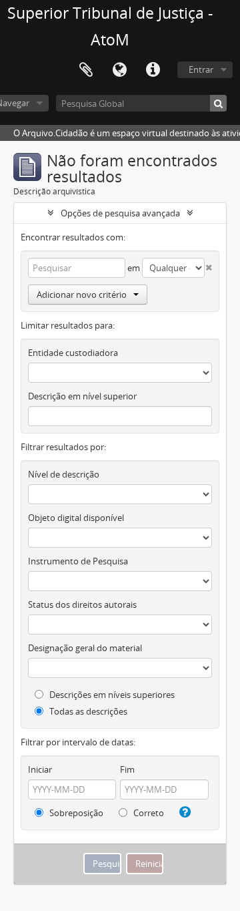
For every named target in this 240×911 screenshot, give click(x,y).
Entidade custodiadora (73, 353)
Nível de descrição (63, 474)
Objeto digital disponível (76, 518)
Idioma (119, 70)
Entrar (201, 69)
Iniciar (40, 769)
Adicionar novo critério (82, 295)
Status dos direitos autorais (82, 604)
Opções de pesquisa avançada (120, 213)
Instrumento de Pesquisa (78, 561)
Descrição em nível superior (82, 396)
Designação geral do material (85, 648)
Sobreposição (75, 813)
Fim (127, 769)
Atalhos (152, 70)
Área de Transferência (86, 70)
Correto (147, 813)
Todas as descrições (87, 711)
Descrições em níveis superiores (111, 695)
